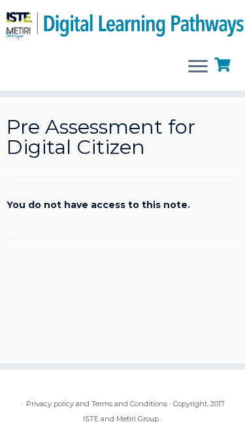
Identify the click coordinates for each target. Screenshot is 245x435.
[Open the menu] (198, 67)
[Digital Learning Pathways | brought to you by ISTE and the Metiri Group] (122, 23)
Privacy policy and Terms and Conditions (96, 403)
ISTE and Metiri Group (121, 418)
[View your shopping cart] (223, 63)
